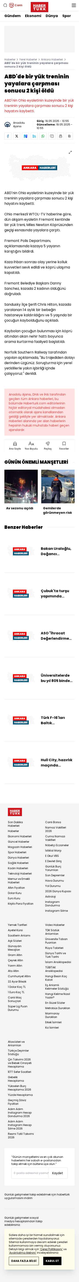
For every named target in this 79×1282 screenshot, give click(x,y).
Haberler (9, 59)
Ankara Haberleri (52, 59)
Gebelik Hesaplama (16, 1079)
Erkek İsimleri (53, 1022)
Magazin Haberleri (20, 847)
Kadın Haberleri (18, 868)
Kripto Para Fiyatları (20, 904)
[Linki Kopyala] (69, 136)
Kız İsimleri (52, 1027)
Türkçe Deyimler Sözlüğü (18, 1052)
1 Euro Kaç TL (16, 992)
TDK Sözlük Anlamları (52, 932)
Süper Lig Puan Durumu (17, 1008)
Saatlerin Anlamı (19, 935)
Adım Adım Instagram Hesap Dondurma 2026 (20, 1112)
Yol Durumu (53, 886)
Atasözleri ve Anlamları (16, 1043)
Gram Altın (15, 955)
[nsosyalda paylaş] (25, 136)
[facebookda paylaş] (7, 136)
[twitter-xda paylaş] (16, 136)
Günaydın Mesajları (15, 948)
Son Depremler (55, 875)
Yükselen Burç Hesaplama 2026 (19, 1087)
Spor (66, 15)
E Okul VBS (52, 856)
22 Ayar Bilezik (17, 981)
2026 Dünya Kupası (58, 891)
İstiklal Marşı (53, 850)
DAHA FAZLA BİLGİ (23, 1261)
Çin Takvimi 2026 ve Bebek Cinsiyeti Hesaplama (20, 1063)
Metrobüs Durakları (57, 1008)
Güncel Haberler (18, 842)
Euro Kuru (14, 898)
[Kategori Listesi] (73, 5)
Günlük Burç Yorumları (53, 868)
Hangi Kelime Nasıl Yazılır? (57, 995)
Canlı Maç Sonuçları (15, 999)
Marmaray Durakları (52, 1015)
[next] (72, 494)
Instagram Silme (56, 911)
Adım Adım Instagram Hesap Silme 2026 (20, 1125)
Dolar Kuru (15, 893)
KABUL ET (52, 1261)
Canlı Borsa (53, 822)
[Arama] (5, 5)
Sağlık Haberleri (18, 863)
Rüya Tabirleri (54, 948)
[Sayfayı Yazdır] (60, 136)
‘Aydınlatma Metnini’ (22, 1253)
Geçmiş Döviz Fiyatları (17, 1102)
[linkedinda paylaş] (34, 136)
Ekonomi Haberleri (20, 836)
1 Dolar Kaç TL (17, 987)
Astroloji (50, 896)
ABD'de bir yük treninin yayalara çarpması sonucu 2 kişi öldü (36, 64)
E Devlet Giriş (53, 861)
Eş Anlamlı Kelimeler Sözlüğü (57, 986)
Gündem (12, 15)
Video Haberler (55, 925)
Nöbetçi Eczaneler (57, 845)
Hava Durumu (54, 880)
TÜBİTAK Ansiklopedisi (54, 969)
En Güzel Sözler (55, 1003)
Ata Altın (13, 971)
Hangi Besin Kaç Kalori (56, 978)
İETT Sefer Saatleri (19, 1072)
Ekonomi (33, 15)
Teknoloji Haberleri (20, 873)
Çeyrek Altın (15, 960)
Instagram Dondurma (52, 903)
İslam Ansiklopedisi (58, 962)
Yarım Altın (15, 965)
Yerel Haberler (28, 59)
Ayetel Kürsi (15, 930)
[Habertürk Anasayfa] (39, 6)
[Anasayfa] (15, 812)
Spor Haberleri (17, 852)
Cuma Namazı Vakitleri (55, 838)
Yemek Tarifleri (17, 925)
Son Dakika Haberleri (15, 824)
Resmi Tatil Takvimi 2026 (21, 1135)
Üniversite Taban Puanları (56, 940)
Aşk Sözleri (15, 941)
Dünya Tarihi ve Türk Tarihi (55, 955)
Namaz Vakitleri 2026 (55, 829)
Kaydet (57, 1173)
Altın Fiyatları (16, 888)
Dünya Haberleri (18, 857)
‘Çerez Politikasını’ (51, 1249)
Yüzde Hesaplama (20, 1095)
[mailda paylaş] (51, 136)
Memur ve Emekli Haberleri (19, 880)
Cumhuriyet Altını (19, 976)
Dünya (52, 15)
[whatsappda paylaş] (43, 136)
